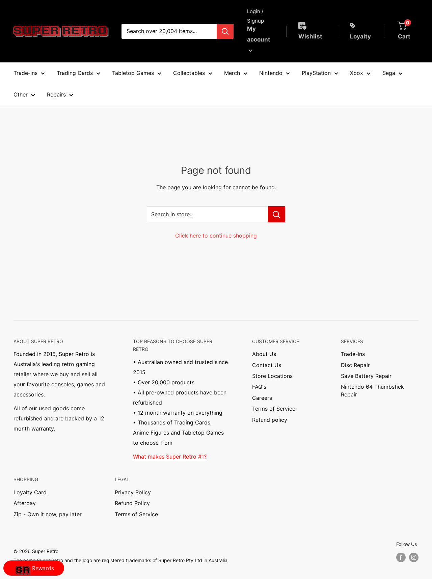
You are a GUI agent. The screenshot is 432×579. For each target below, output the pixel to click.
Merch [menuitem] (232, 73)
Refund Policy (132, 503)
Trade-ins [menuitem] (25, 73)
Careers (262, 397)
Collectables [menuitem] (189, 73)
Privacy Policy (133, 492)
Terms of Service (273, 408)
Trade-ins (353, 354)
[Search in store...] (276, 214)
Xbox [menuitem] (356, 73)
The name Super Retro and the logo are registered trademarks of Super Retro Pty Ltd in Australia (120, 560)
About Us (264, 354)
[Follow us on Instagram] (413, 557)
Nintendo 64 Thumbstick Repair (372, 390)
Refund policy (269, 419)
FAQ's (259, 386)
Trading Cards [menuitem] (75, 73)
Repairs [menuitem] (56, 94)
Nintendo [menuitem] (270, 73)
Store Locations (272, 376)
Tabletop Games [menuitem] (133, 73)
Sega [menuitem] (388, 73)
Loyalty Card (30, 492)
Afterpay (25, 503)
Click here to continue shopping (216, 235)
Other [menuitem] (21, 94)
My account (258, 34)
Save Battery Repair (366, 376)
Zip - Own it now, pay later (48, 514)
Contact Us (266, 365)
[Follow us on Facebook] (401, 557)
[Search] (225, 31)
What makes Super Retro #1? (170, 456)
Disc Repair (355, 365)
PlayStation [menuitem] (316, 73)
